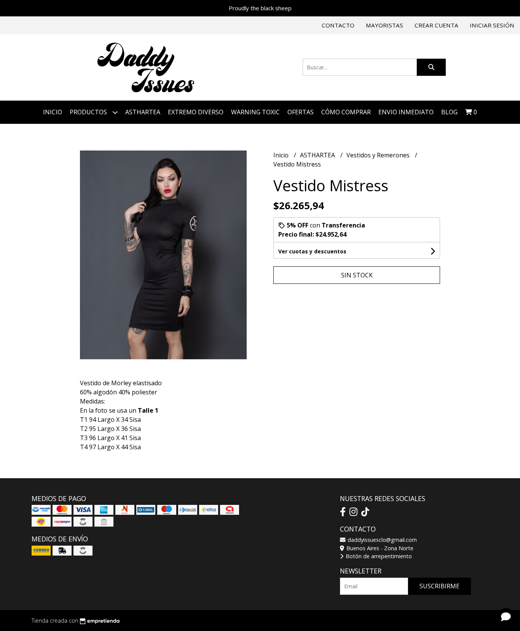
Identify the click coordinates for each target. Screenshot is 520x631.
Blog (449, 112)
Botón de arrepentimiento (378, 556)
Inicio (52, 112)
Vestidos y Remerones (378, 155)
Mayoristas (384, 25)
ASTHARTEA (142, 112)
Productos (89, 112)
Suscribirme (439, 586)
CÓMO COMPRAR (346, 112)
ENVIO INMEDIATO (406, 112)
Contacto (338, 25)
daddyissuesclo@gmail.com (381, 539)
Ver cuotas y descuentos (312, 251)
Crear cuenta (436, 25)
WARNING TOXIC (255, 112)
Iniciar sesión (492, 25)
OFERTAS (300, 112)
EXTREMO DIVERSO (195, 112)
